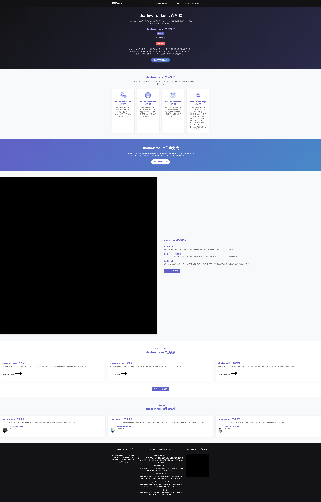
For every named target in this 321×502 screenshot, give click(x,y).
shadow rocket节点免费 (123, 449)
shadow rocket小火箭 (160, 455)
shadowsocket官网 (8, 374)
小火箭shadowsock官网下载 (160, 482)
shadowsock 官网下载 (160, 389)
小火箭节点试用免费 (160, 60)
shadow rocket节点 (172, 271)
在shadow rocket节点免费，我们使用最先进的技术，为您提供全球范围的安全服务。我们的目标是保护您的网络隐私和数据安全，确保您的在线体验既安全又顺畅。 (160, 460)
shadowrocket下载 (160, 162)
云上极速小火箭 (115, 374)
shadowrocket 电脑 (160, 473)
